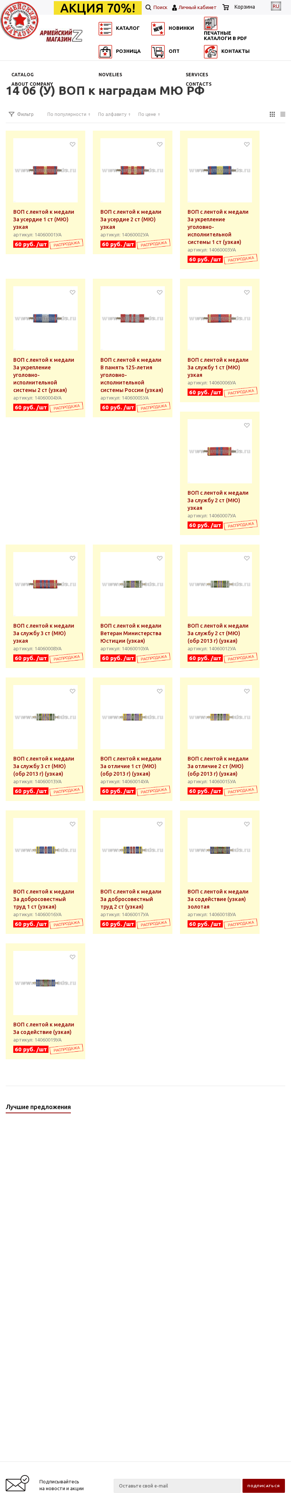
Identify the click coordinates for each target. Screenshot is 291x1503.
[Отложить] (72, 144)
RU (276, 6)
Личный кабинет (197, 7)
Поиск (159, 7)
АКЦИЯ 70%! (97, 8)
